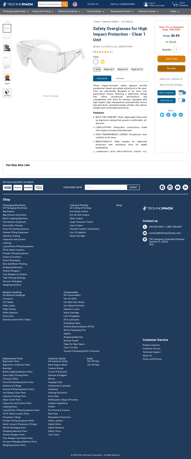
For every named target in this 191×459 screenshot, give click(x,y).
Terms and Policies (152, 359)
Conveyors (8, 298)
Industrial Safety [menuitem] (147, 11)
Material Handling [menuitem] (67, 11)
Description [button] (102, 78)
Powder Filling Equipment (15, 253)
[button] (74, 4)
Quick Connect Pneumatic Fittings (20, 424)
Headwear (53, 389)
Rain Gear (53, 413)
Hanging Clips (55, 382)
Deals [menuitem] (174, 11)
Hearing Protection (57, 392)
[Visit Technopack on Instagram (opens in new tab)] (170, 187)
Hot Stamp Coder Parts (14, 392)
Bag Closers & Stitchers (15, 215)
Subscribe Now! (72, 187)
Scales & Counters (12, 257)
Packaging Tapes (72, 323)
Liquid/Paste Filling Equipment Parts (21, 410)
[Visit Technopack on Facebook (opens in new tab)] (162, 187)
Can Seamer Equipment (14, 222)
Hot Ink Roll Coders (79, 215)
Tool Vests (53, 434)
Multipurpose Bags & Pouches (63, 399)
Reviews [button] (120, 78)
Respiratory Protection (59, 417)
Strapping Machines (13, 267)
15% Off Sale (93, 365)
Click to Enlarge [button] (50, 96)
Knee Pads (53, 396)
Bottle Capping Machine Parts (17, 372)
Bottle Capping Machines (15, 218)
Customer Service (152, 348)
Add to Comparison (166, 93)
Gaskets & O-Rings (12, 386)
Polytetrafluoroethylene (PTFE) (79, 326)
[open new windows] (162, 115)
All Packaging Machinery (15, 208)
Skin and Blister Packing (15, 264)
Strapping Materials (73, 337)
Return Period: (171, 85)
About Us (147, 355)
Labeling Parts (10, 406)
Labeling (7, 243)
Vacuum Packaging (12, 281)
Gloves (51, 379)
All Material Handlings (14, 295)
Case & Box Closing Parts (15, 375)
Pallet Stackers (10, 312)
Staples (67, 333)
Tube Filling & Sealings (14, 278)
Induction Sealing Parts (14, 396)
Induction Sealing (11, 236)
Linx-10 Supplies (78, 232)
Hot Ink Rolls (70, 298)
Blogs (119, 205)
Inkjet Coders (76, 218)
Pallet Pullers (9, 309)
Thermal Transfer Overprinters (85, 229)
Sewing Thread (71, 340)
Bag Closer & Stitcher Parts (16, 365)
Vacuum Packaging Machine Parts (20, 441)
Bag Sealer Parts (11, 361)
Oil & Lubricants (71, 319)
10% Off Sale (93, 361)
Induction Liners (72, 309)
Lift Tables (8, 302)
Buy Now (171, 68)
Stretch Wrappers (11, 271)
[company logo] (18, 4)
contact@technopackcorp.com (165, 233)
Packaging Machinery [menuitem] (14, 11)
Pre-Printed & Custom (59, 410)
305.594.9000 (156, 227)
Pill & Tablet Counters (13, 250)
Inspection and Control (14, 239)
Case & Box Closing (12, 225)
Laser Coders (76, 225)
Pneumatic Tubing (12, 417)
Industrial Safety (110, 21)
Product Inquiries (151, 345)
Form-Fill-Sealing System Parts (18, 382)
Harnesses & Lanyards (59, 386)
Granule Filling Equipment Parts (18, 389)
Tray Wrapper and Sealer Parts (18, 438)
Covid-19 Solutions (57, 372)
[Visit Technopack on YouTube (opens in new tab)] (178, 187)
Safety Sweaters (56, 427)
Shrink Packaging (11, 260)
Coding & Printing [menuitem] (41, 11)
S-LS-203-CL (127, 21)
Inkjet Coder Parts (12, 399)
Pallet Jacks (9, 305)
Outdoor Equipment (58, 403)
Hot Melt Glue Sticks (74, 302)
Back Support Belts (57, 365)
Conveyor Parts (10, 379)
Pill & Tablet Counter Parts (16, 413)
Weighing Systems (12, 285)
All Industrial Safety (58, 361)
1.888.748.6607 (173, 227)
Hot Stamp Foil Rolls (74, 305)
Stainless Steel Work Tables (17, 319)
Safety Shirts (54, 424)
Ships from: (171, 79)
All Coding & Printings (80, 208)
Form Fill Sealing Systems (16, 229)
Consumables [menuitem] (94, 11)
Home (97, 21)
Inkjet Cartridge (77, 236)
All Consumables (72, 295)
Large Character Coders (81, 222)
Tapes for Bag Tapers (74, 344)
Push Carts (8, 316)
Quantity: (167, 49)
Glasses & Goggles (57, 375)
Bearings (7, 368)
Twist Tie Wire (71, 347)
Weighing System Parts (14, 445)
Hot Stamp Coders (79, 211)
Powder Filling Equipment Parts (18, 420)
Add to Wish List (166, 100)
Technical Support (152, 352)
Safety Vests (54, 431)
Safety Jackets (55, 420)
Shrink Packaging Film (75, 330)
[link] (93, 4)
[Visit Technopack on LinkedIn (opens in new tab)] (185, 187)
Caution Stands (55, 368)
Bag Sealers (9, 211)
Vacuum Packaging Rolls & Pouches (82, 351)
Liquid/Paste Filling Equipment (18, 246)
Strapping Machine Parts (15, 431)
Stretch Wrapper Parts (14, 434)
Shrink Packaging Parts (14, 427)
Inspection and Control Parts (17, 403)
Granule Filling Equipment (16, 232)
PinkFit (51, 406)
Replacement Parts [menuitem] (121, 11)
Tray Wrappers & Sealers (15, 274)
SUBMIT (133, 187)
